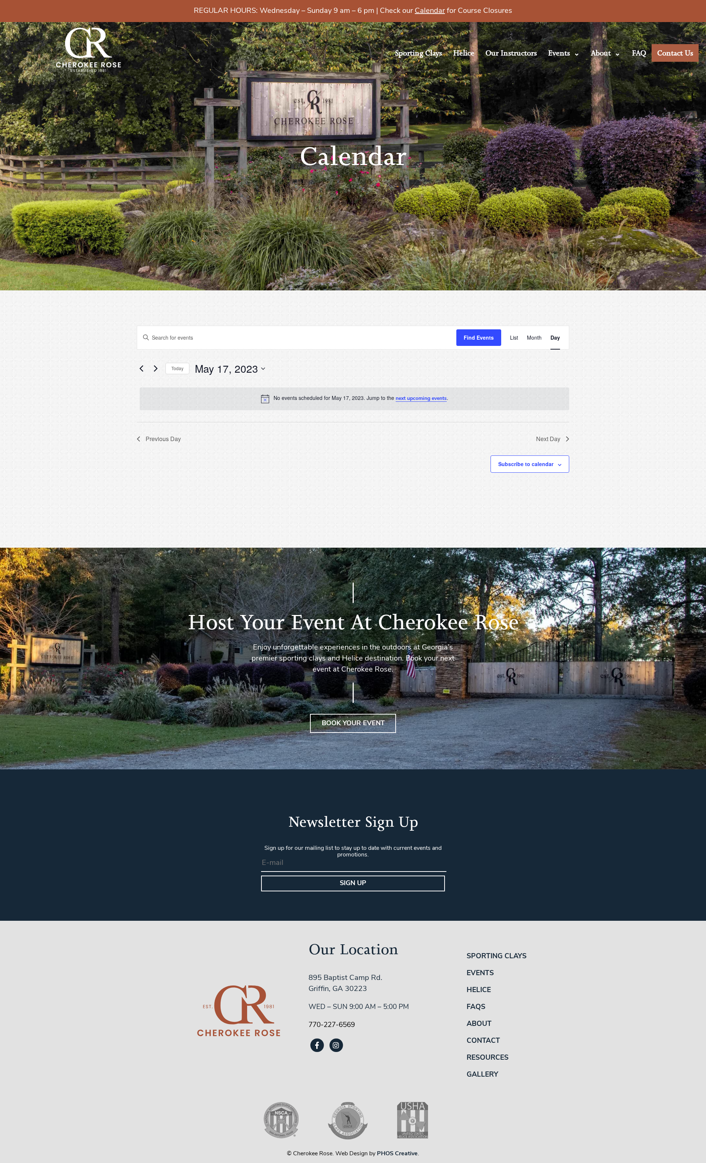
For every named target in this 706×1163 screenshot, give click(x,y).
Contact (483, 1041)
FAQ (639, 53)
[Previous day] (141, 368)
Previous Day (163, 438)
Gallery (482, 1074)
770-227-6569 (332, 1025)
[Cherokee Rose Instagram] (336, 1045)
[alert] (354, 398)
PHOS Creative (397, 1154)
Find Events (479, 337)
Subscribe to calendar (525, 464)
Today (177, 368)
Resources (488, 1058)
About (601, 53)
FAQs (476, 1007)
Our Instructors (511, 53)
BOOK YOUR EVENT (353, 723)
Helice (463, 53)
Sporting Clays (418, 53)
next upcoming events (421, 398)
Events (559, 53)
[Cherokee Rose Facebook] (317, 1045)
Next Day (548, 438)
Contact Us (675, 53)
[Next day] (155, 368)
